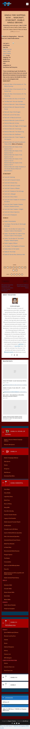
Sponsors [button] (9, 698)
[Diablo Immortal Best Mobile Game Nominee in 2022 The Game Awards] (15, 407)
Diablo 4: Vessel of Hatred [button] (15, 433)
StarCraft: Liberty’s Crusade (12, 185)
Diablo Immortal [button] (16, 483)
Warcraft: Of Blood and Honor (12, 117)
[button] (15, 706)
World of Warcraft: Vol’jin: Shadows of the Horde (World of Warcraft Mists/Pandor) (15, 169)
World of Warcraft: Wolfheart (12, 134)
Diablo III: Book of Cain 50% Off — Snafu (14, 388)
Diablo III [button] (13, 677)
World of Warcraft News (20, 29)
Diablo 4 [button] (13, 451)
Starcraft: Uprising (9, 177)
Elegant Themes (12, 721)
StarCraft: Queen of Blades (12, 188)
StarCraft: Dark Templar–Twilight (13, 209)
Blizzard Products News (11, 27)
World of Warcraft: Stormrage (12, 129)
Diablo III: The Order (10, 252)
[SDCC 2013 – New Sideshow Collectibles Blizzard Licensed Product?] (15, 392)
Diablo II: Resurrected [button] (11, 623)
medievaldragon (13, 25)
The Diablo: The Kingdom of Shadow (14, 246)
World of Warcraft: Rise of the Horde (14, 99)
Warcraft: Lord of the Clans (12, 115)
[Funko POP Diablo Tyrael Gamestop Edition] (15, 371)
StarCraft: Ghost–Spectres (12, 212)
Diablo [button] (13, 685)
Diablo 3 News (22, 27)
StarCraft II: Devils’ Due (10, 183)
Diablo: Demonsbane (10, 221)
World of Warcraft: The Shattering (14, 131)
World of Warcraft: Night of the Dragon (15, 126)
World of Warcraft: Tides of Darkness (14, 104)
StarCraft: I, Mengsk (10, 194)
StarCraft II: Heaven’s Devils (12, 180)
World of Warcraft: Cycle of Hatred (14, 120)
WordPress (25, 721)
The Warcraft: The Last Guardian (13, 101)
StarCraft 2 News (8, 29)
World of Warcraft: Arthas (11, 123)
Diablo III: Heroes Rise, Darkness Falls (14, 254)
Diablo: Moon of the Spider (11, 249)
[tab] (15, 432)
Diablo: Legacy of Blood (10, 243)
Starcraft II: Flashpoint (10, 215)
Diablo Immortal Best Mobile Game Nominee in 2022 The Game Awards (12, 417)
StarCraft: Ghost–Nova (10, 197)
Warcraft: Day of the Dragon (12, 112)
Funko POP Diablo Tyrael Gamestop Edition (14, 380)
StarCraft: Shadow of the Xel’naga (14, 191)
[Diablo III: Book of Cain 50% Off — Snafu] (15, 385)
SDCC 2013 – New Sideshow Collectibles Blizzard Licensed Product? (13, 395)
